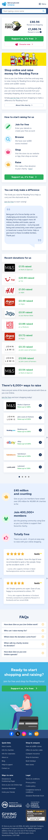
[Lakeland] (40, 468)
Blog (3, 761)
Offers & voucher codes (34, 750)
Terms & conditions (33, 779)
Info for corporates (8, 754)
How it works (6, 746)
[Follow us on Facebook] (11, 735)
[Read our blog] (36, 735)
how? (30, 169)
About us (5, 757)
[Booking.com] (40, 431)
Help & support (7, 764)
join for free (15, 98)
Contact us (5, 768)
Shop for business (32, 757)
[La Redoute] (9, 325)
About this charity (23, 105)
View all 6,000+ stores (34, 746)
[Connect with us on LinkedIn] (30, 735)
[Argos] (9, 302)
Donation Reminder (9, 788)
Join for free (9, 202)
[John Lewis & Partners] (9, 348)
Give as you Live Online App (12, 785)
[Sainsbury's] (40, 455)
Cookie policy (30, 786)
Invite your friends (8, 792)
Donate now (24, 44)
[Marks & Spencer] (9, 267)
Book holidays (31, 761)
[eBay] (40, 443)
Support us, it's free (22, 38)
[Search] (43, 11)
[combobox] (21, 11)
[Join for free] (8, 129)
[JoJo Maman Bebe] (9, 313)
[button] (41, 32)
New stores (30, 764)
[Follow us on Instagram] (24, 735)
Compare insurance (33, 754)
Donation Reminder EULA (35, 796)
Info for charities (8, 750)
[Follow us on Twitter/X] (18, 735)
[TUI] (9, 279)
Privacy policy (31, 782)
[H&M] (9, 290)
